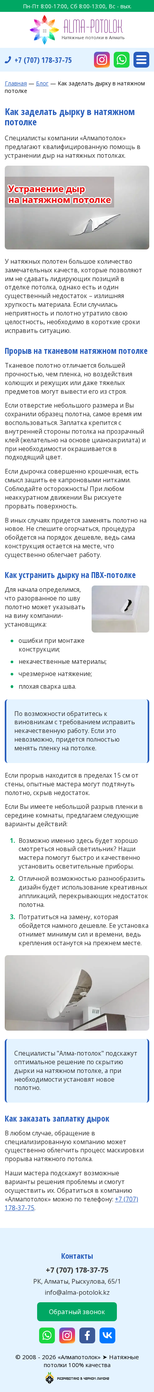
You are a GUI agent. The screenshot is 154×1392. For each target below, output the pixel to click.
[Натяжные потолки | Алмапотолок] (77, 30)
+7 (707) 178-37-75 (77, 1269)
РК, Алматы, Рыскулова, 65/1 (77, 1281)
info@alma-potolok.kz (77, 1292)
